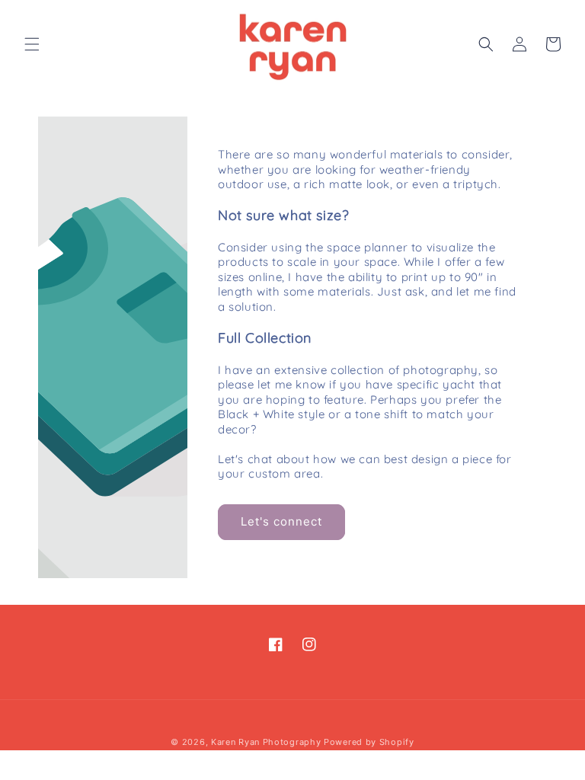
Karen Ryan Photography (266, 742)
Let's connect (281, 521)
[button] (32, 44)
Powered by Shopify (369, 742)
